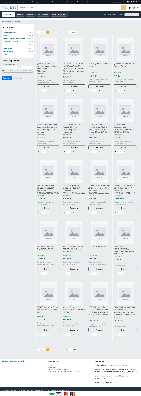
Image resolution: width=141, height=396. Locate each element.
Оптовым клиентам (58, 2)
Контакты (90, 2)
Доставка (40, 2)
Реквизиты (52, 367)
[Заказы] (133, 7)
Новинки (30, 15)
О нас (33, 2)
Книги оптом (71, 2)
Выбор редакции (59, 15)
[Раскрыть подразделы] (32, 32)
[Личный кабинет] (130, 7)
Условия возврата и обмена (58, 369)
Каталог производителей (13, 361)
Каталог (9, 15)
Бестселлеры (43, 15)
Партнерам (81, 2)
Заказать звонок (118, 2)
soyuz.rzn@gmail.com (120, 376)
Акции (20, 15)
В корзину (48, 86)
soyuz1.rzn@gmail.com (104, 378)
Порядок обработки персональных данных (63, 371)
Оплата (47, 2)
